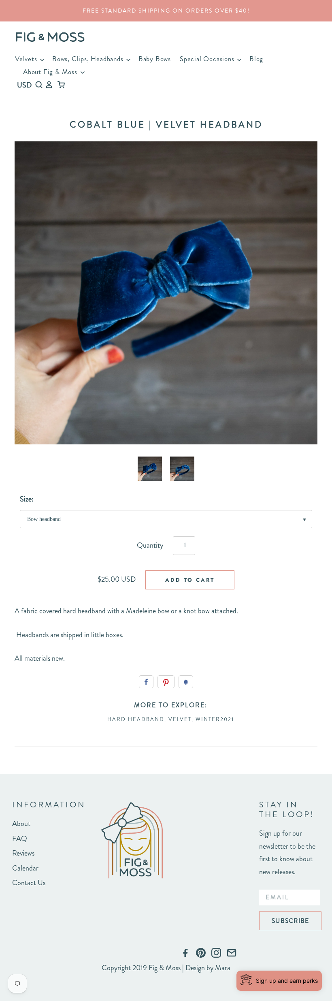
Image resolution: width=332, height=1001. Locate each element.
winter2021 (215, 719)
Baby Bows (154, 59)
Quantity (150, 545)
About (21, 823)
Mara (222, 968)
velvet (180, 719)
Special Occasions (208, 59)
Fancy (186, 681)
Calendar (25, 868)
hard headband (135, 719)
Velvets (27, 59)
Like (146, 681)
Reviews (23, 853)
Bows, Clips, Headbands (88, 59)
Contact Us (28, 882)
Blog (256, 59)
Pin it (166, 681)
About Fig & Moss (51, 72)
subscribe (290, 920)
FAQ (19, 838)
